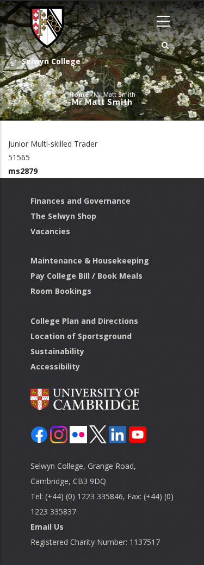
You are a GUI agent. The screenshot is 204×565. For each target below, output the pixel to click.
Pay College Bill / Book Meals (86, 276)
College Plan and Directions (84, 321)
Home (79, 94)
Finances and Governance (80, 201)
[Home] (43, 27)
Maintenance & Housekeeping (89, 260)
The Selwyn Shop (63, 216)
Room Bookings (60, 291)
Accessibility (55, 366)
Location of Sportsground (81, 336)
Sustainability (57, 351)
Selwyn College (51, 61)
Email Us (47, 527)
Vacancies (50, 231)
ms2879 (23, 171)
